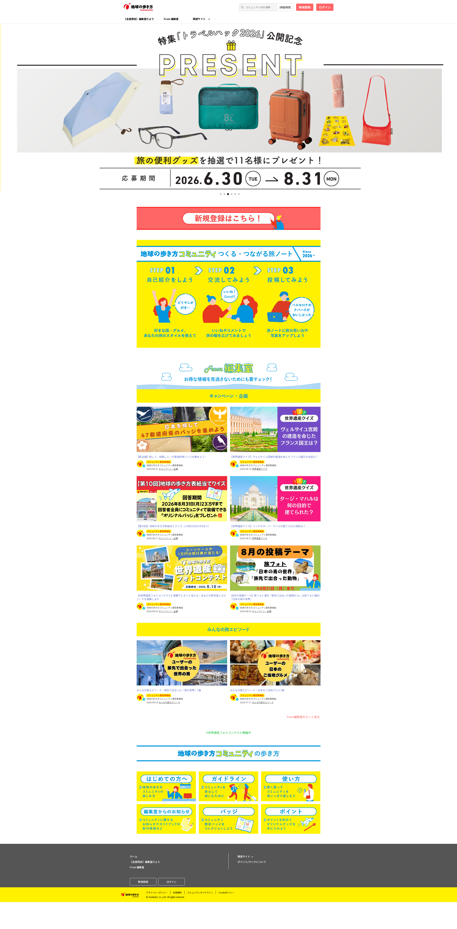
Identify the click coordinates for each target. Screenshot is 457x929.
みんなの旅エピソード (169, 702)
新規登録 (304, 7)
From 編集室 (171, 19)
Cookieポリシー (226, 892)
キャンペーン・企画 (168, 468)
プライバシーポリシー (157, 892)
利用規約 (177, 892)
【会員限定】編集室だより (139, 19)
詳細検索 (285, 7)
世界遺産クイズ (259, 468)
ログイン (325, 7)
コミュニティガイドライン (200, 892)
